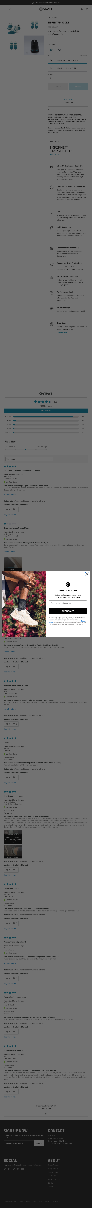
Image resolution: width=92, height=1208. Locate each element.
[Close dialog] (87, 574)
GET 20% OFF (68, 611)
